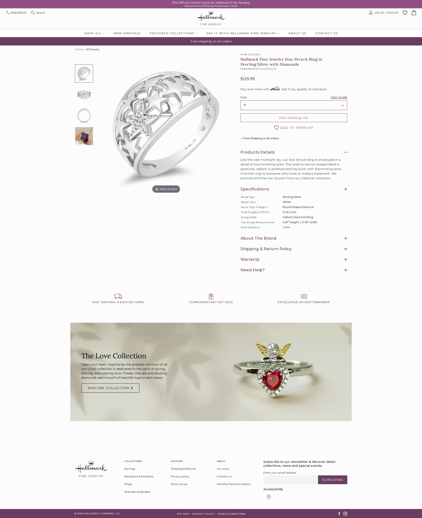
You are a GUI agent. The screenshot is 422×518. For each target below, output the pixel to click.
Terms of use (179, 484)
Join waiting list (294, 118)
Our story (223, 468)
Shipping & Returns (183, 468)
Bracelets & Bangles (137, 491)
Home (79, 49)
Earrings (129, 468)
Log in (379, 12)
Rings (128, 484)
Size (243, 97)
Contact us (224, 476)
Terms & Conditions (232, 514)
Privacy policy (180, 476)
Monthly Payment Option (234, 484)
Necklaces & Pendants (139, 476)
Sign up (392, 12)
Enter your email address (279, 472)
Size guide (339, 97)
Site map (183, 514)
